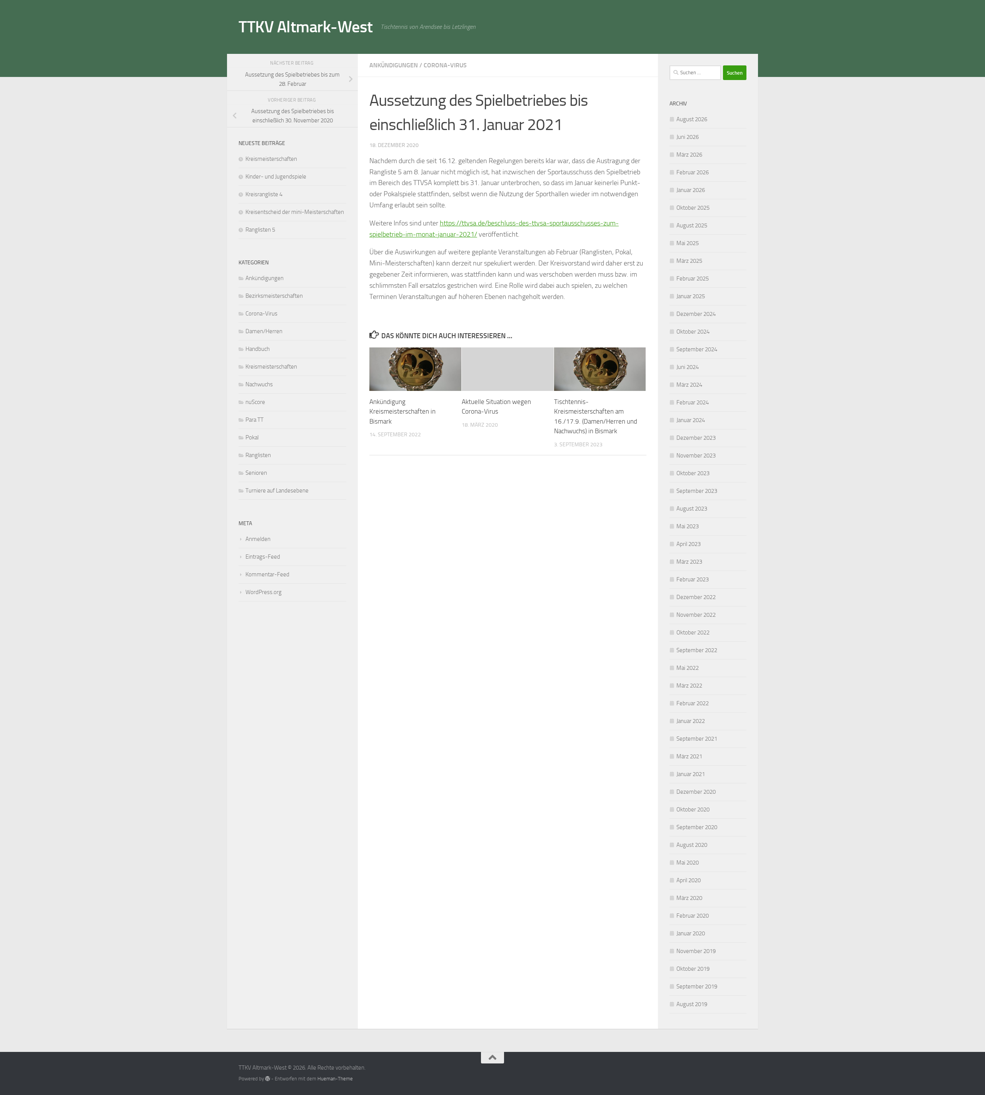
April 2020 (688, 880)
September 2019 (696, 986)
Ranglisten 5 (260, 229)
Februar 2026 (692, 172)
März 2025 (689, 260)
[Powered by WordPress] (267, 1078)
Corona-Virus (445, 65)
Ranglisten (258, 455)
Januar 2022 (690, 721)
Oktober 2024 (693, 331)
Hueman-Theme (335, 1079)
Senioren (256, 472)
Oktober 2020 (693, 809)
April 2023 (688, 544)
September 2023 (696, 490)
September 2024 (696, 349)
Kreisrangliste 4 (263, 194)
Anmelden (257, 539)
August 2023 (691, 508)
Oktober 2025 (693, 207)
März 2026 (689, 154)
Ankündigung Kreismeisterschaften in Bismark (402, 411)
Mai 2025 (687, 243)
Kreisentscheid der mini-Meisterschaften (294, 212)
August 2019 (691, 1004)
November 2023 (696, 455)
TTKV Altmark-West (306, 27)
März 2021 (689, 756)
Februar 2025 (692, 278)
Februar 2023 (692, 579)
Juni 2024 (687, 367)
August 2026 (691, 119)
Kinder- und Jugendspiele (275, 176)
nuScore (255, 402)
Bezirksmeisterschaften (274, 295)
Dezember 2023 (696, 437)
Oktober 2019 (693, 968)
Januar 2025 (690, 296)
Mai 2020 (687, 862)
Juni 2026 (687, 137)
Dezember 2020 (696, 791)
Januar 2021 (690, 774)
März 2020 (689, 898)
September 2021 (696, 738)
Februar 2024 (692, 402)
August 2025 (691, 225)
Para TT (254, 419)
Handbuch (257, 349)
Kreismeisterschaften (271, 158)
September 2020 (696, 827)
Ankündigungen (393, 65)
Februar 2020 (692, 915)
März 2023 (689, 561)
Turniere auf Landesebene (277, 490)
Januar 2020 (690, 933)
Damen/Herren (263, 331)
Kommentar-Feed (267, 574)
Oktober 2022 (693, 632)
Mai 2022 (687, 667)
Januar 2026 (690, 190)
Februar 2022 (692, 703)
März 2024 (689, 384)
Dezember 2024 (696, 313)
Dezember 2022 (696, 597)
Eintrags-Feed (262, 556)
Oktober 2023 (693, 473)
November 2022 (696, 614)
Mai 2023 (687, 526)
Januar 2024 (690, 420)
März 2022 (689, 685)
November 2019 (696, 951)
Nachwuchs (259, 384)
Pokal (252, 437)
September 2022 (696, 650)
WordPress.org (263, 592)
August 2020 (691, 844)
